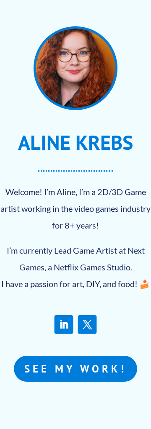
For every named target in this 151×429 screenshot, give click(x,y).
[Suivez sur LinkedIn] (64, 324)
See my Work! (75, 368)
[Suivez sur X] (87, 324)
